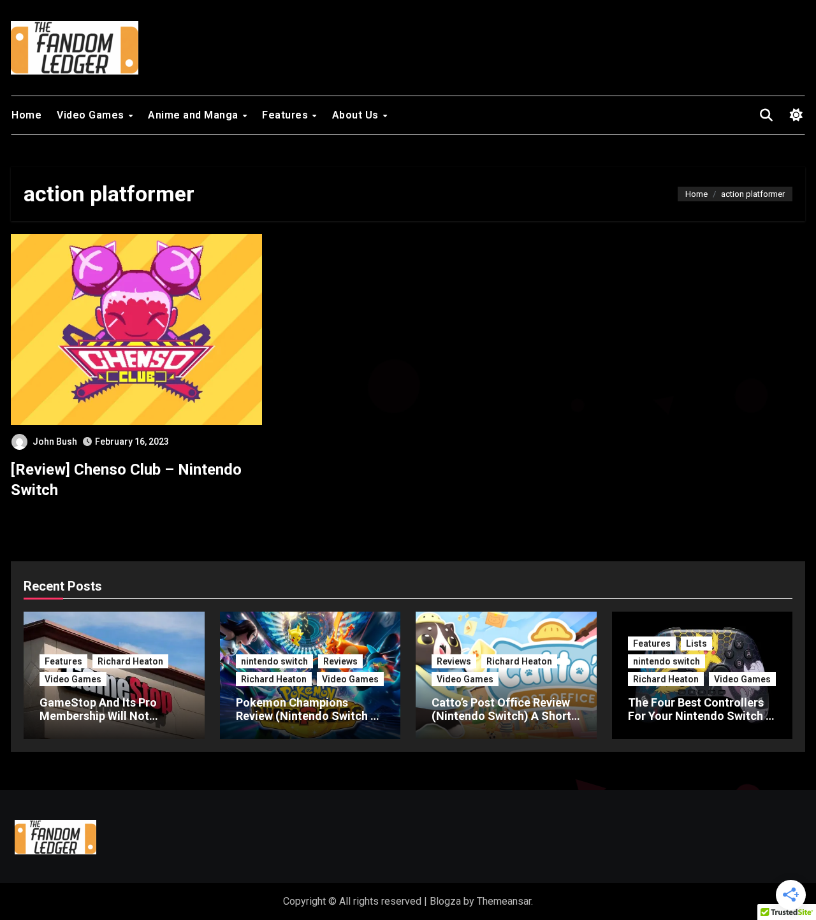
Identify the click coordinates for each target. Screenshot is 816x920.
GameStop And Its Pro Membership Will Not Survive (98, 716)
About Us (357, 115)
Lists (696, 643)
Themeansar (504, 901)
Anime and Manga (194, 115)
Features (286, 115)
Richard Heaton (130, 661)
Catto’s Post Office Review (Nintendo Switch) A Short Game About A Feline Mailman (501, 723)
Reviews (340, 661)
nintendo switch (274, 661)
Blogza (445, 901)
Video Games (92, 115)
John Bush (55, 441)
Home (26, 115)
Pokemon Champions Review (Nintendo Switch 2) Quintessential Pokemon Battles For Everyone (308, 723)
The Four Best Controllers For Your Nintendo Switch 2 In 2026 (700, 716)
